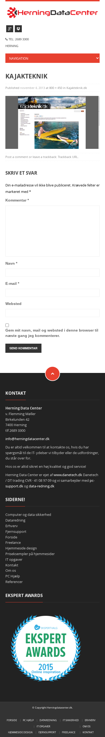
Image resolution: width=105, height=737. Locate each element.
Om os (10, 570)
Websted (13, 303)
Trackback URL (68, 157)
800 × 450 (55, 88)
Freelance (13, 542)
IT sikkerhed (71, 720)
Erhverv (11, 525)
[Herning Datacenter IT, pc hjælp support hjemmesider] (52, 11)
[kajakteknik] (52, 122)
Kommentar (17, 200)
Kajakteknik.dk (76, 88)
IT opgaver (13, 559)
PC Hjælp (12, 576)
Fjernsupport (15, 531)
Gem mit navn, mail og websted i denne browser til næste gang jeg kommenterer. (51, 333)
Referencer (14, 581)
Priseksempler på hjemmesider (30, 553)
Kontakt (11, 565)
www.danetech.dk (68, 474)
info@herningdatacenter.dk (27, 438)
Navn (11, 263)
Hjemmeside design (21, 548)
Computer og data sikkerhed (28, 514)
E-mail (12, 283)
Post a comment (16, 157)
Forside (11, 537)
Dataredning (15, 520)
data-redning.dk (41, 486)
